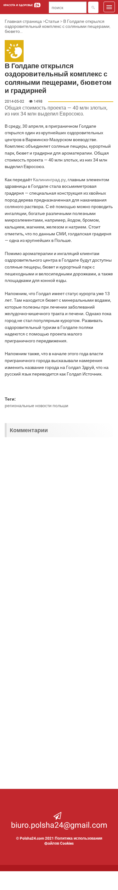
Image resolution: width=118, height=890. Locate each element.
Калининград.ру (49, 179)
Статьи (52, 21)
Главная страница (23, 21)
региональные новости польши (36, 405)
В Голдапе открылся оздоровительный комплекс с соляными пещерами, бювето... (57, 26)
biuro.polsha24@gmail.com (59, 825)
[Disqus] (59, 524)
